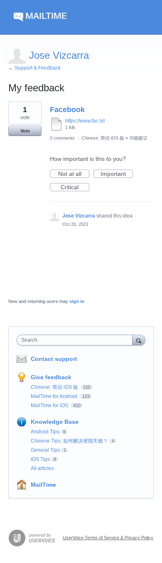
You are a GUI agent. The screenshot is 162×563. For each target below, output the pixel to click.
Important (117, 174)
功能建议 (138, 137)
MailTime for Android (55, 396)
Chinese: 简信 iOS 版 (102, 137)
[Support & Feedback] (81, 17)
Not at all (73, 174)
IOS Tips (40, 459)
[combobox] (76, 340)
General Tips (45, 450)
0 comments (62, 137)
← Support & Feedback (34, 68)
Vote (25, 130)
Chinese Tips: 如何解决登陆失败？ (69, 441)
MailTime (43, 484)
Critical (75, 187)
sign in (76, 301)
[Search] (138, 340)
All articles (42, 468)
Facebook (67, 109)
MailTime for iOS (50, 405)
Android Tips (45, 432)
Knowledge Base (55, 421)
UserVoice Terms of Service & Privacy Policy (108, 537)
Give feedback (51, 377)
